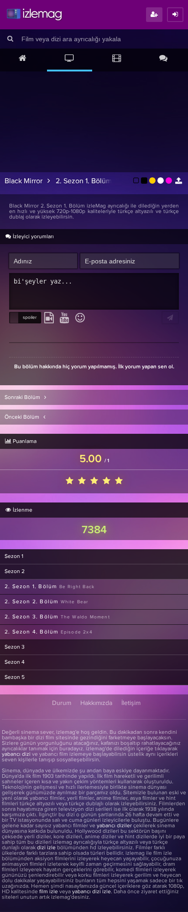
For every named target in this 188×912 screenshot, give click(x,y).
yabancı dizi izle (91, 892)
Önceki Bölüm (23, 417)
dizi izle (46, 848)
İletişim (131, 703)
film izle (48, 892)
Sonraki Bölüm (23, 397)
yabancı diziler (114, 826)
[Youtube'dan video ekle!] (64, 318)
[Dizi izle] (69, 59)
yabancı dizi (16, 754)
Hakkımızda (96, 703)
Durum (61, 703)
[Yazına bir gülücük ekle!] (80, 318)
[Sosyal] (163, 59)
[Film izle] (116, 59)
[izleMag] (34, 14)
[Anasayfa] (22, 59)
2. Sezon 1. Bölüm (84, 181)
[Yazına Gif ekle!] (49, 318)
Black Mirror (23, 181)
